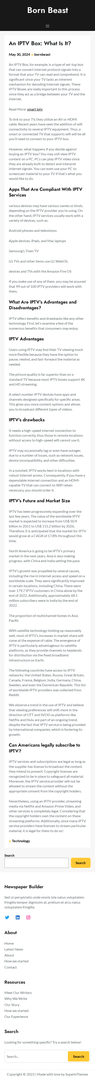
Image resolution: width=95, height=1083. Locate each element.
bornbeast (42, 54)
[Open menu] (47, 26)
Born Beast (47, 10)
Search (9, 855)
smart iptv (35, 109)
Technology (21, 841)
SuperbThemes (76, 1074)
